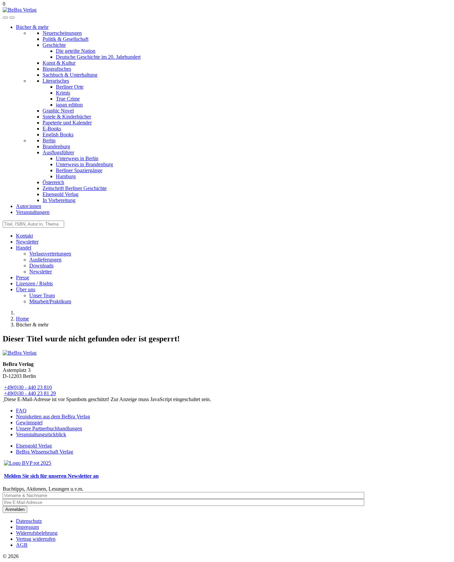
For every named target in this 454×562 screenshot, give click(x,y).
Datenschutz (29, 521)
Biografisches (57, 69)
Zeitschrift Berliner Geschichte (75, 188)
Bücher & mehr (32, 27)
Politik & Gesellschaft (65, 39)
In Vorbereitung (59, 200)
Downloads (41, 265)
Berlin (49, 140)
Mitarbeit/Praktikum (50, 301)
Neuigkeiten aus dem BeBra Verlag (53, 416)
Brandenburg (56, 146)
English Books (58, 134)
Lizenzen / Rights (34, 283)
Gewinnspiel (29, 422)
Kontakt (24, 236)
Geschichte (54, 45)
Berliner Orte (69, 87)
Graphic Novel (58, 110)
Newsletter (27, 242)
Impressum (27, 527)
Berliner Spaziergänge (79, 170)
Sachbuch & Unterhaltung (70, 75)
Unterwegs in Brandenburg (84, 164)
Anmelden (15, 509)
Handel (23, 247)
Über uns (25, 289)
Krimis (63, 93)
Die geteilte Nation (75, 51)
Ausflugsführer (58, 152)
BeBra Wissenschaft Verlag (44, 452)
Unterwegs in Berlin (77, 158)
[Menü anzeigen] (12, 18)
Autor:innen (28, 206)
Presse (22, 277)
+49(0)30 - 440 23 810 (28, 387)
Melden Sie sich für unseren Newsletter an (51, 476)
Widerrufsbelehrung (36, 533)
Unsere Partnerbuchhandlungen (49, 428)
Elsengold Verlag (60, 194)
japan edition (69, 104)
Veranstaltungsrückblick (41, 434)
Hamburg (66, 176)
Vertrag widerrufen (36, 539)
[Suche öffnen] (5, 18)
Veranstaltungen (33, 212)
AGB (22, 545)
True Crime (68, 99)
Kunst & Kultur (59, 63)
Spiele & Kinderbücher (67, 116)
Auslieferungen (45, 259)
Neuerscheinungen (62, 33)
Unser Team (42, 295)
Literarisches (56, 81)
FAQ (21, 410)
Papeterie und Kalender (67, 122)
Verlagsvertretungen (50, 253)
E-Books (52, 128)
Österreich (53, 182)
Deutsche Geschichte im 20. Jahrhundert (98, 57)
